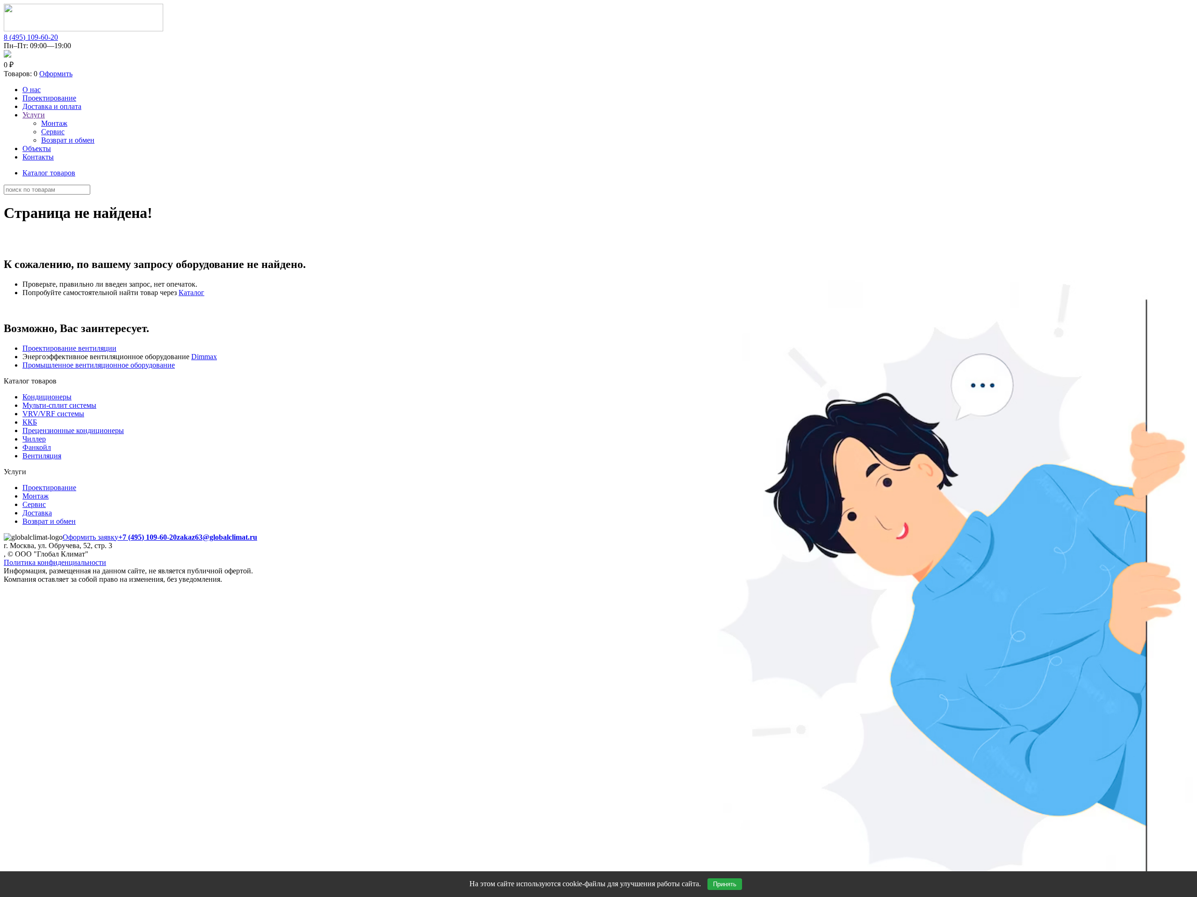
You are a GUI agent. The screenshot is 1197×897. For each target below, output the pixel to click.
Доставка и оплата (51, 106)
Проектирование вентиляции (69, 348)
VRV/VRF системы (53, 414)
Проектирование (49, 98)
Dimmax (204, 357)
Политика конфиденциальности (55, 562)
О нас (31, 90)
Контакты (38, 157)
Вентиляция (41, 456)
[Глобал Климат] (83, 29)
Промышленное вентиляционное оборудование (98, 365)
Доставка (37, 513)
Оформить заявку (90, 537)
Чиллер (34, 439)
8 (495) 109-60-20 (31, 37)
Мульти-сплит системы (59, 405)
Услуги (33, 115)
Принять (724, 884)
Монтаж (54, 123)
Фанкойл (36, 447)
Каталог (191, 293)
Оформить (55, 74)
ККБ (29, 422)
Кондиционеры (47, 397)
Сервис (53, 132)
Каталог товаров (48, 173)
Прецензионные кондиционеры (73, 430)
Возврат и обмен (67, 140)
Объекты (36, 148)
